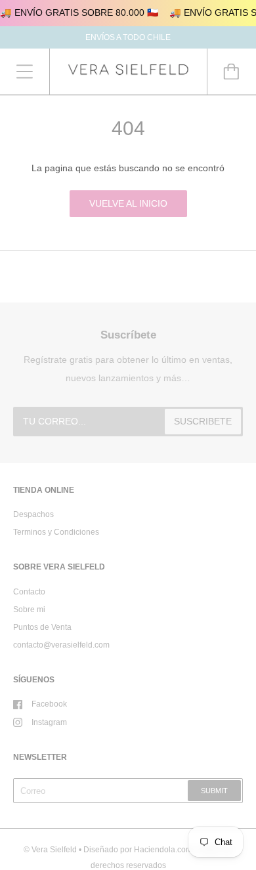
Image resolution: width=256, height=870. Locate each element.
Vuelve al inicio (128, 203)
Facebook (49, 704)
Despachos (33, 514)
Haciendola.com (163, 849)
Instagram (49, 722)
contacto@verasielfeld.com (61, 645)
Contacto (29, 591)
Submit (214, 791)
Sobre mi (29, 609)
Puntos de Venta (42, 627)
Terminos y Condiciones (56, 532)
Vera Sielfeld (54, 849)
